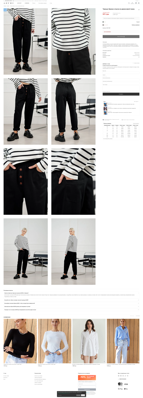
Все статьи (136, 101)
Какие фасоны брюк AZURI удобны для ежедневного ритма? (17, 306)
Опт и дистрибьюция (39, 380)
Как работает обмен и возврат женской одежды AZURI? (16, 300)
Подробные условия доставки (10, 296)
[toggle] (137, 0)
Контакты (5, 377)
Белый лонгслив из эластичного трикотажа (46, 364)
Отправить (121, 94)
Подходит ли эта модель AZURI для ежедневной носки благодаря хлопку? (20, 309)
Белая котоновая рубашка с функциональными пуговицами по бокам (86, 364)
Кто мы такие (6, 375)
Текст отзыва (105, 84)
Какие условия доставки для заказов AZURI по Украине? (16, 293)
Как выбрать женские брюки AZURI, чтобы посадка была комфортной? (19, 303)
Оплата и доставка (38, 375)
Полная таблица (136, 123)
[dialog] (71, 394)
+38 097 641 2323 (8, 0)
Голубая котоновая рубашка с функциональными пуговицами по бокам (121, 364)
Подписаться (87, 389)
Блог (4, 379)
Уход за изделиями (38, 384)
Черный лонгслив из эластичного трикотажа (12, 364)
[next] (137, 316)
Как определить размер (107, 138)
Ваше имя (104, 70)
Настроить (60, 395)
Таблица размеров (135, 24)
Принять (82, 395)
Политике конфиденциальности (64, 393)
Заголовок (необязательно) (107, 81)
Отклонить (78, 395)
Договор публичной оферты (40, 379)
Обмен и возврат (38, 382)
